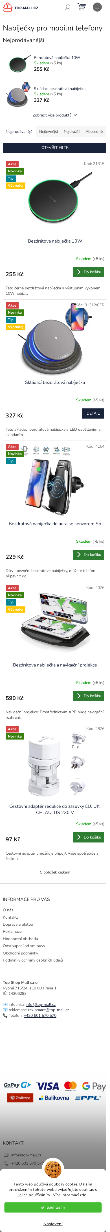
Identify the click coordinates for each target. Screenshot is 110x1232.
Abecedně (94, 131)
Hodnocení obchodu (20, 938)
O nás (8, 910)
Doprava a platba (18, 924)
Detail (93, 413)
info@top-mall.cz (41, 1004)
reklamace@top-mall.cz (48, 1010)
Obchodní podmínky (20, 953)
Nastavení (53, 1224)
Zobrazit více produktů (52, 115)
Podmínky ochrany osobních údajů (33, 960)
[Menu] (97, 7)
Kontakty (11, 917)
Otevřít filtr (55, 147)
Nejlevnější (48, 131)
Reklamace (12, 931)
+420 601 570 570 (40, 1015)
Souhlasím (56, 1207)
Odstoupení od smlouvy (24, 946)
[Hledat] (67, 7)
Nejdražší (72, 131)
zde (83, 1195)
